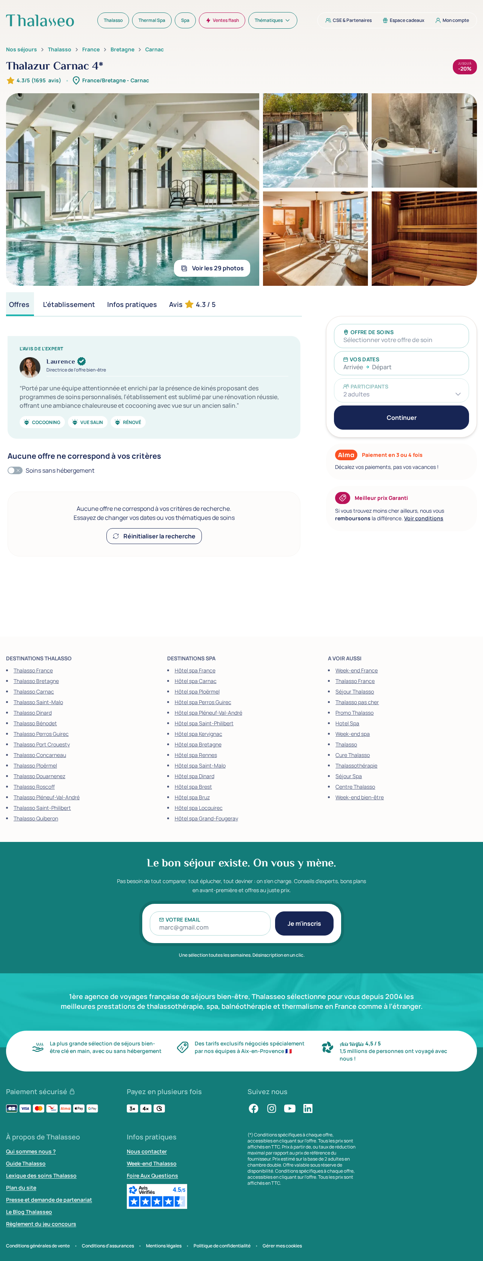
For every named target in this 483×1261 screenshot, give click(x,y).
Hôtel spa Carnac (196, 680)
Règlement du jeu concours (41, 1223)
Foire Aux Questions (152, 1175)
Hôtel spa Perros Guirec (203, 702)
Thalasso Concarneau (40, 754)
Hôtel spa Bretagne (198, 744)
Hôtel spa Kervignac (198, 733)
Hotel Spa (347, 723)
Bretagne (122, 49)
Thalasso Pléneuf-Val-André (47, 797)
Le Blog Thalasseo (29, 1211)
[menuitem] (113, 20)
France (91, 49)
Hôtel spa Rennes (196, 754)
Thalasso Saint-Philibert (42, 807)
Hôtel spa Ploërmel (197, 691)
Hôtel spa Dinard (194, 776)
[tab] (20, 304)
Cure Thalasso (352, 754)
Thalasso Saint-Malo (38, 702)
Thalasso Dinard (33, 712)
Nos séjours (21, 49)
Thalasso (59, 49)
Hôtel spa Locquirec (199, 807)
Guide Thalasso (26, 1163)
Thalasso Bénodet (35, 723)
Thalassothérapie (356, 765)
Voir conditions (423, 518)
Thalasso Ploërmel (35, 765)
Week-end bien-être (359, 797)
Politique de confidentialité (222, 1246)
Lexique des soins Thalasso (41, 1175)
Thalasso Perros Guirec (41, 733)
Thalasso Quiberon (36, 818)
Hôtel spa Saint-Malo (200, 765)
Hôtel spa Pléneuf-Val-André (208, 712)
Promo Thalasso (354, 712)
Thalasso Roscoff (34, 786)
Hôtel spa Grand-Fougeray (206, 818)
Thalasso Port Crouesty (42, 744)
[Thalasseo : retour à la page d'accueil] (40, 20)
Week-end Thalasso (152, 1163)
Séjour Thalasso (354, 691)
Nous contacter (147, 1151)
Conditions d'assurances (108, 1246)
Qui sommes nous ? (31, 1151)
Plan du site (21, 1187)
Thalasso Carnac (34, 691)
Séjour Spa (348, 776)
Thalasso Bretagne (36, 680)
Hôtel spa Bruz (192, 797)
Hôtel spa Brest (193, 786)
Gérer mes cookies (282, 1246)
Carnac (154, 49)
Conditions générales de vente (38, 1246)
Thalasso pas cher (357, 702)
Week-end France (356, 670)
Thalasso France (33, 670)
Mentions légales (164, 1246)
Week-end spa (352, 733)
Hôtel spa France (195, 670)
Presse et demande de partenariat (49, 1199)
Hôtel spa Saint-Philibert (204, 723)
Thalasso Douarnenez (39, 776)
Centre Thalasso (355, 786)
